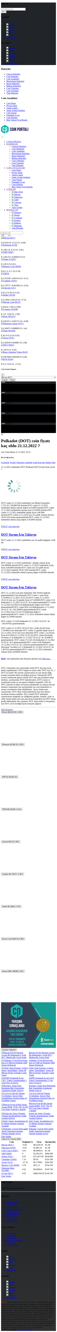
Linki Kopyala (39, 462)
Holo (3, 319)
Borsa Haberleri (13, 83)
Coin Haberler (12, 76)
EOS (3, 362)
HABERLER (12, 144)
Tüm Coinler (11, 38)
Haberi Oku (50, 462)
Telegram (20, 462)
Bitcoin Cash (6, 304)
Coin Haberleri (18, 149)
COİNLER (11, 189)
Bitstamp (12, 61)
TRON (4, 276)
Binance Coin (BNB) (10, 1165)
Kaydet (5, 380)
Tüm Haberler (12, 93)
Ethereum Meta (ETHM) (7, 1169)
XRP (10, 30)
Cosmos (4, 312)
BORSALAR (12, 210)
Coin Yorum (11, 113)
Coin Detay (11, 103)
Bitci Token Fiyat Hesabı (16, 120)
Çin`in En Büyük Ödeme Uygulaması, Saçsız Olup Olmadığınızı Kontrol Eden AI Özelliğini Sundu (41, 1097)
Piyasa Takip (11, 106)
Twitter (13, 462)
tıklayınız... (46, 659)
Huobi (11, 51)
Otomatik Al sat (12, 115)
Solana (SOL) (7, 1156)
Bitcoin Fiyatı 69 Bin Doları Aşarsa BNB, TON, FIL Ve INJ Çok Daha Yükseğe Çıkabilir (40, 1107)
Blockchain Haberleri (15, 81)
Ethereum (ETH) (8, 1148)
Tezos (3, 340)
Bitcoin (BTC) (7, 1145)
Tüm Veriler (6, 1136)
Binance (12, 48)
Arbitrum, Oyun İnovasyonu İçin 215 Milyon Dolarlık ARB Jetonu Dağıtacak (42, 1062)
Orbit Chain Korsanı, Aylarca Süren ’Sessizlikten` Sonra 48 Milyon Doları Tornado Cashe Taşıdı (41, 1071)
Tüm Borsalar (12, 64)
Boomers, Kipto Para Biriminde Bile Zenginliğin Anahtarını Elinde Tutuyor (42, 1088)
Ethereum (12, 27)
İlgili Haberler (7, 709)
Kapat (12, 380)
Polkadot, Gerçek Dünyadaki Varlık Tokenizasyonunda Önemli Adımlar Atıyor (41, 1131)
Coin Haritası (11, 117)
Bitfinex (12, 59)
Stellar (3, 297)
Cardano (4, 283)
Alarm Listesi (12, 108)
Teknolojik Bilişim (25, 1330)
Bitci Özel (18, 192)
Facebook (5, 462)
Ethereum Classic (8, 326)
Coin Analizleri (12, 79)
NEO (3, 347)
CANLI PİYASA (13, 142)
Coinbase (12, 53)
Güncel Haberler (13, 74)
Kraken (11, 56)
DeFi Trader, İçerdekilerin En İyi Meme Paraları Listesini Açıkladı (41, 1123)
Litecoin (12, 33)
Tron (10, 35)
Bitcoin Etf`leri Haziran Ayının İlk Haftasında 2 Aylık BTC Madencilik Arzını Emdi (42, 1055)
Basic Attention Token (10, 354)
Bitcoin (11, 25)
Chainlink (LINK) (9, 1159)
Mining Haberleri (13, 86)
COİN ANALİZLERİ (15, 168)
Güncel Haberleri (19, 146)
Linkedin (28, 462)
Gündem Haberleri (9, 1050)
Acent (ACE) (7, 1162)
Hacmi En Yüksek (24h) (11, 1139)
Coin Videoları (12, 88)
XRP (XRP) (6, 1153)
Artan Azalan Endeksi (15, 110)
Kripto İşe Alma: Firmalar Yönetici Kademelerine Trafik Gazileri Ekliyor (41, 1115)
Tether (3, 262)
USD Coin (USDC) (9, 1151)
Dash (3, 333)
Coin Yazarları (12, 91)
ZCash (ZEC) (7, 1173)
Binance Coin (7, 269)
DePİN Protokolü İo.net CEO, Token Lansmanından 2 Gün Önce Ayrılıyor (41, 1080)
